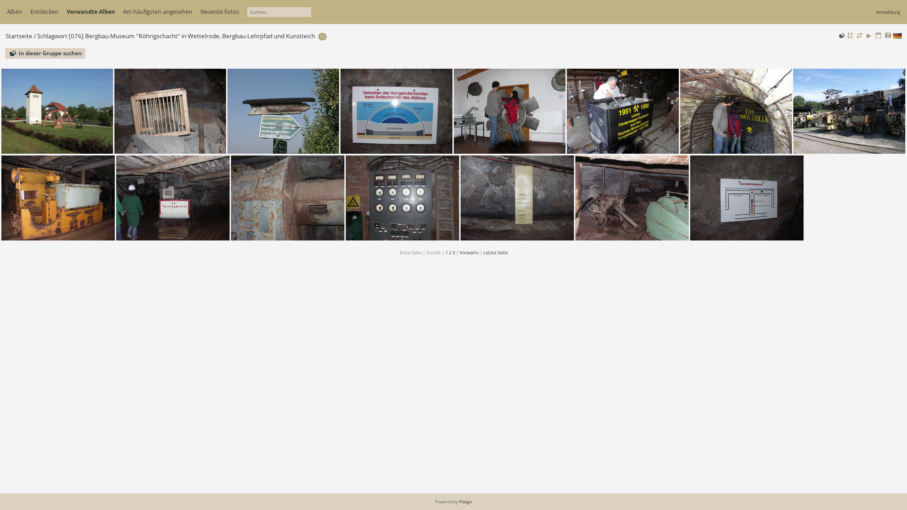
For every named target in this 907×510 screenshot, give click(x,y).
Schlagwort (52, 36)
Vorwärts (469, 252)
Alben (14, 12)
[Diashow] (869, 35)
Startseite (19, 36)
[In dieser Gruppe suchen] (841, 35)
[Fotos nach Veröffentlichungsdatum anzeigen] (878, 35)
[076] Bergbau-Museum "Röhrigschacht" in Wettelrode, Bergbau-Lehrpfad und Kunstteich (192, 36)
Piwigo (465, 502)
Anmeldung (888, 12)
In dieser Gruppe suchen (50, 53)
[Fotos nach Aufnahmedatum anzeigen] (888, 35)
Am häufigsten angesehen (157, 12)
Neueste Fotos (220, 12)
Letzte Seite (495, 252)
